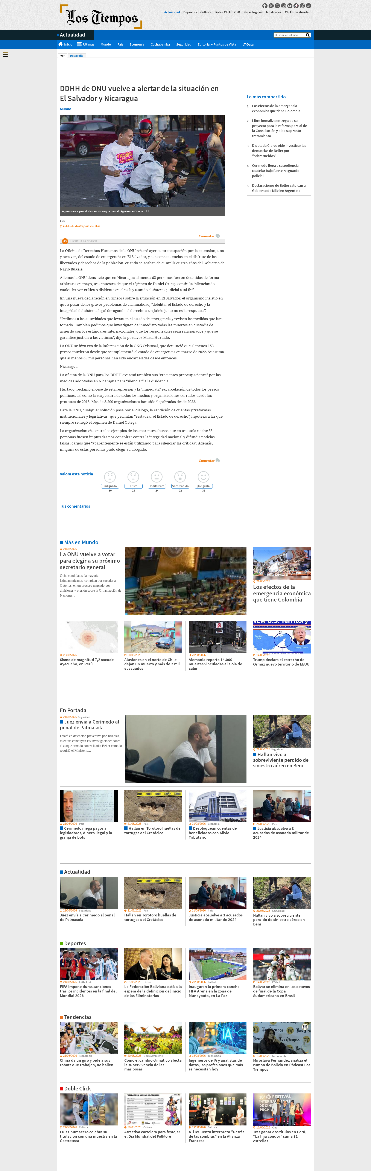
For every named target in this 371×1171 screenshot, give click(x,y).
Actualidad (172, 12)
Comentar (206, 236)
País (120, 44)
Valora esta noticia (76, 473)
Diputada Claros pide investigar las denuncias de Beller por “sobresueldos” (279, 150)
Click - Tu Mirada (297, 12)
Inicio (68, 44)
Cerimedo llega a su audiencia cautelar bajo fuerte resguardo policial (275, 170)
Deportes (190, 12)
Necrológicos (253, 12)
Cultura (205, 12)
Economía (137, 44)
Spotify (308, 5)
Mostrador (273, 12)
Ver (63, 56)
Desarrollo (77, 56)
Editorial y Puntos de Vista (217, 44)
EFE (62, 221)
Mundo (106, 44)
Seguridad (183, 44)
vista (60, 717)
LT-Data (248, 44)
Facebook (265, 5)
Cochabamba (160, 44)
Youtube (289, 5)
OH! (237, 12)
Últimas (88, 44)
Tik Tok (296, 5)
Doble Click (223, 12)
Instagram (283, 5)
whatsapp (277, 5)
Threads (302, 5)
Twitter (271, 5)
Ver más (62, 549)
